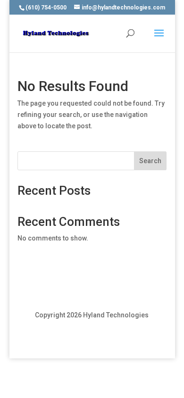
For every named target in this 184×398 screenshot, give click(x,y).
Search (150, 161)
